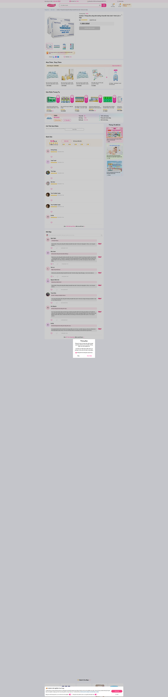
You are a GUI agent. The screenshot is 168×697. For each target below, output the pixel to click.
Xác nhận (89, 356)
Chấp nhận (117, 691)
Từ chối (116, 694)
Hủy (78, 356)
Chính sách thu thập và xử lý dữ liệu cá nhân (90, 691)
